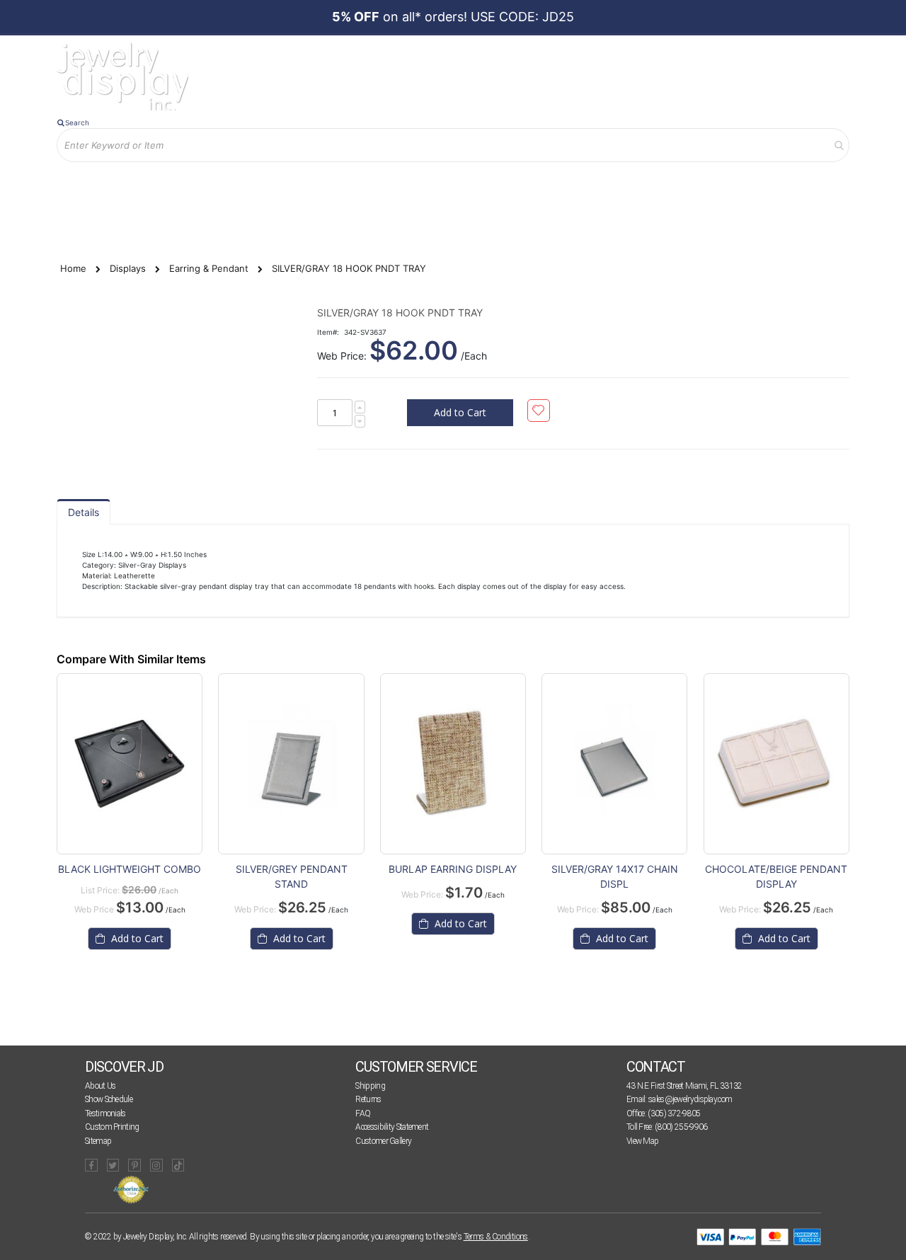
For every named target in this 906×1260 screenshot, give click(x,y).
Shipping (369, 1086)
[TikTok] (178, 1165)
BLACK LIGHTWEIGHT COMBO (129, 869)
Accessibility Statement (391, 1127)
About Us (100, 1086)
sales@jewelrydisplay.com (690, 1099)
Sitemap (98, 1141)
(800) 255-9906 (681, 1127)
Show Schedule (108, 1099)
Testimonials (105, 1113)
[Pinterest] (134, 1165)
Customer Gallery (383, 1141)
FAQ (362, 1113)
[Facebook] (91, 1165)
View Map (642, 1141)
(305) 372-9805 (674, 1113)
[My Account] (204, 185)
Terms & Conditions (496, 1237)
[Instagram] (156, 1165)
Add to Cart (136, 938)
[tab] (83, 512)
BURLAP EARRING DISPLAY (453, 869)
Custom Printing (112, 1127)
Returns (368, 1099)
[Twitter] (113, 1165)
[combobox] (453, 145)
